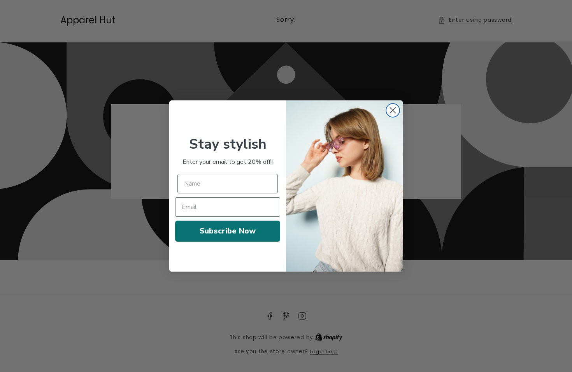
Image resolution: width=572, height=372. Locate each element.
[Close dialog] (393, 110)
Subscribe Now (228, 231)
